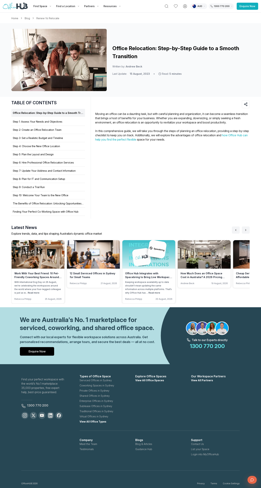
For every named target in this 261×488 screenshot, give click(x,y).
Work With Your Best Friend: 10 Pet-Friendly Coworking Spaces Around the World (36, 277)
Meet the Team (88, 443)
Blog (27, 18)
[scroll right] (246, 230)
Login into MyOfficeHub (205, 454)
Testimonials (87, 449)
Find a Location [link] (65, 6)
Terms (213, 483)
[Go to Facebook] (58, 415)
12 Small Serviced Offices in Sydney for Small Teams (92, 275)
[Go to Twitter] (33, 415)
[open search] (166, 6)
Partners (89, 6)
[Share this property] (246, 104)
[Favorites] (176, 6)
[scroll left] (236, 230)
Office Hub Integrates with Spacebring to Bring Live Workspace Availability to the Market (148, 277)
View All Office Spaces (149, 380)
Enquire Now (247, 6)
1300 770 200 (37, 405)
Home (14, 18)
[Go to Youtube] (41, 415)
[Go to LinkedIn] (50, 415)
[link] (47, 18)
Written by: (127, 66)
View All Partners (202, 380)
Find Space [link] (40, 6)
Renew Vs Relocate (47, 18)
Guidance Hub (143, 449)
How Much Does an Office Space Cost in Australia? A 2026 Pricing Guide (201, 277)
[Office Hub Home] (15, 6)
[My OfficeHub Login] (185, 6)
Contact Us (197, 443)
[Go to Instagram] (24, 415)
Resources (110, 6)
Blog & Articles (143, 443)
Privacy (201, 483)
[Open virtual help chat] (252, 480)
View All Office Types (93, 421)
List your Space (200, 449)
